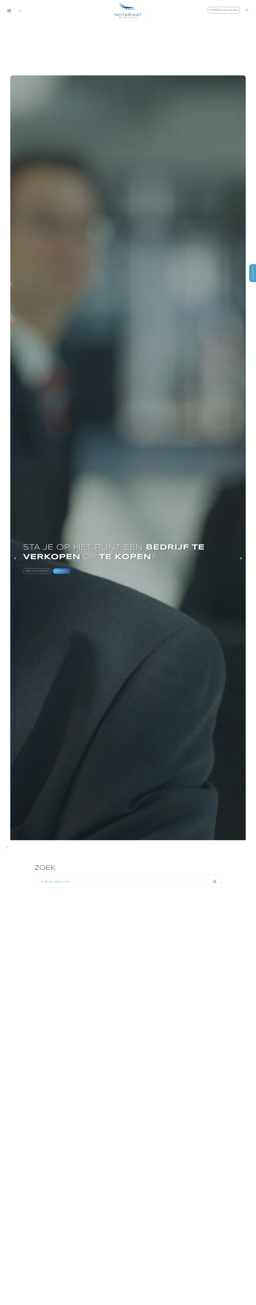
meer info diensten (37, 571)
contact (61, 571)
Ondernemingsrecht (44, 1070)
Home (15, 1070)
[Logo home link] (128, 11)
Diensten (26, 1070)
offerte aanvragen (223, 10)
